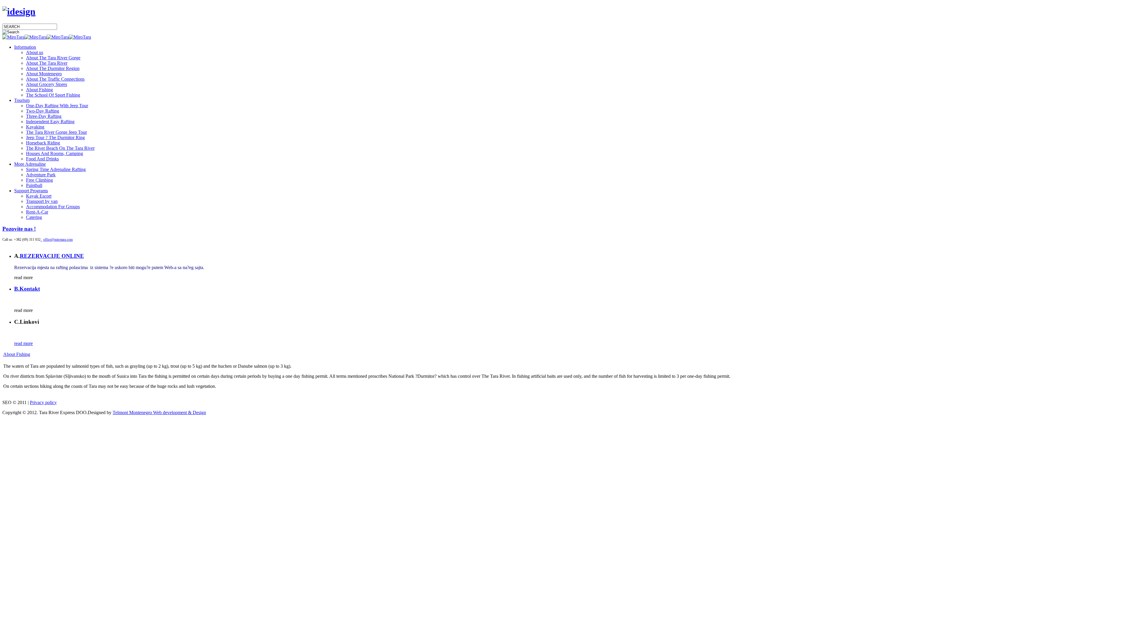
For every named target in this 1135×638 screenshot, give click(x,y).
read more (23, 343)
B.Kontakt (27, 289)
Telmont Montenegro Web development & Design (159, 412)
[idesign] (18, 11)
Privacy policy (43, 402)
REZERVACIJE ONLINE (52, 256)
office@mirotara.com (58, 239)
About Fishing (16, 354)
